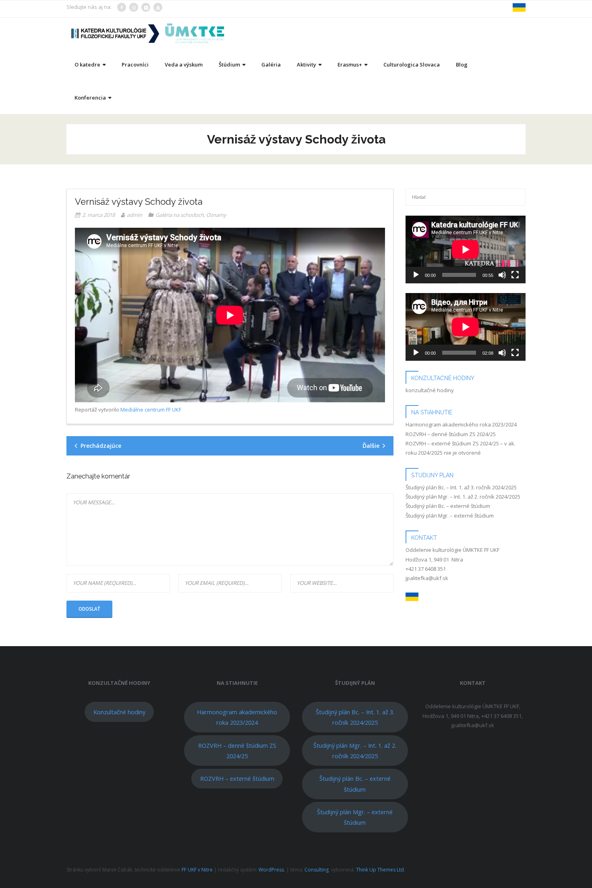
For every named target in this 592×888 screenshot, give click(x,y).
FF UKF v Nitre (197, 869)
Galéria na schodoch (179, 214)
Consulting (316, 869)
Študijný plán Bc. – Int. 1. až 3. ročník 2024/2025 (461, 487)
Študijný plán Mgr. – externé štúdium (450, 515)
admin (134, 214)
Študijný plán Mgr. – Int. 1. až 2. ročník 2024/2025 (463, 496)
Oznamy (216, 214)
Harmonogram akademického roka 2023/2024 (461, 424)
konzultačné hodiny (430, 390)
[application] (466, 249)
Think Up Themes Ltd (380, 869)
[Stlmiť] (502, 275)
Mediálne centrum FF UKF (150, 409)
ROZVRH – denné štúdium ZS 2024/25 (451, 434)
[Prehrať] (416, 275)
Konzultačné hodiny (119, 712)
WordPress (271, 869)
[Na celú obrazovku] (515, 275)
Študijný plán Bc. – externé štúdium (448, 506)
